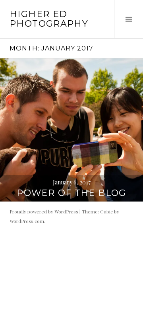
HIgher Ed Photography (49, 19)
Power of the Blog (71, 193)
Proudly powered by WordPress (44, 211)
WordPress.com (27, 221)
